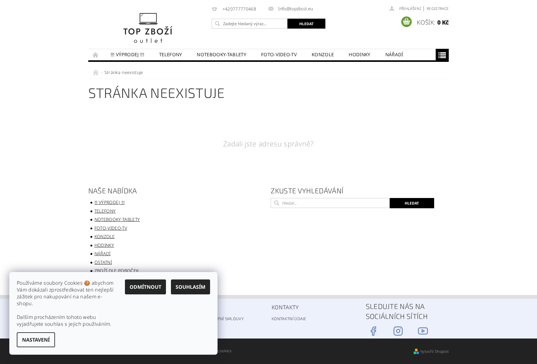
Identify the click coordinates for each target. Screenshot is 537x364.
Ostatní (103, 262)
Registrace (438, 8)
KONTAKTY (285, 307)
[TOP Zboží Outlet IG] (398, 331)
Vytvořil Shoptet (434, 351)
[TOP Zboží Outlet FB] (373, 331)
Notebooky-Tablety (221, 54)
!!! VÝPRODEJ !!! (127, 54)
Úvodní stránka (95, 54)
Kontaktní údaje (289, 318)
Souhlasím (190, 286)
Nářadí (394, 54)
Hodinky (359, 54)
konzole (323, 54)
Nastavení (36, 339)
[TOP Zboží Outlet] (148, 27)
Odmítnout (145, 286)
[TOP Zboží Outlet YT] (422, 331)
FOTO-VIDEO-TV (279, 54)
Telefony (170, 54)
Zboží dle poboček (116, 271)
